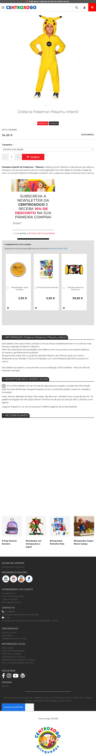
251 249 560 (9, 611)
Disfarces (38, 697)
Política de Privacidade (13, 651)
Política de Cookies (11, 654)
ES (3, 686)
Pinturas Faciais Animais (47, 287)
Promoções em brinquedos (18, 697)
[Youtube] (16, 677)
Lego (47, 697)
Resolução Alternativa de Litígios (18, 660)
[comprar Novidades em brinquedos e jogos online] (36, 527)
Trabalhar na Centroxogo (14, 638)
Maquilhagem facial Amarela (19, 288)
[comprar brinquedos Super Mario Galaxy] (84, 527)
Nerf (69, 700)
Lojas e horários (9, 599)
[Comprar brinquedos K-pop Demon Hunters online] (12, 527)
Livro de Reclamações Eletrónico (18, 663)
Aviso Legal (7, 648)
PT (7, 686)
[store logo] (21, 7)
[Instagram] (9, 677)
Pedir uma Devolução (13, 596)
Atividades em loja (11, 602)
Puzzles (61, 700)
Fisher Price (79, 697)
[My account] (84, 7)
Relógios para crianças (45, 700)
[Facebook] (4, 677)
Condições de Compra (13, 657)
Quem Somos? (9, 632)
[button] (46, 105)
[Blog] (23, 677)
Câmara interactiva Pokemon (75, 288)
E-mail (7, 617)
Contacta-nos (8, 593)
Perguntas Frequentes (13, 567)
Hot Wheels (57, 697)
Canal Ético (7, 635)
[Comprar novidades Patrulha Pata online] (60, 527)
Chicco (68, 697)
